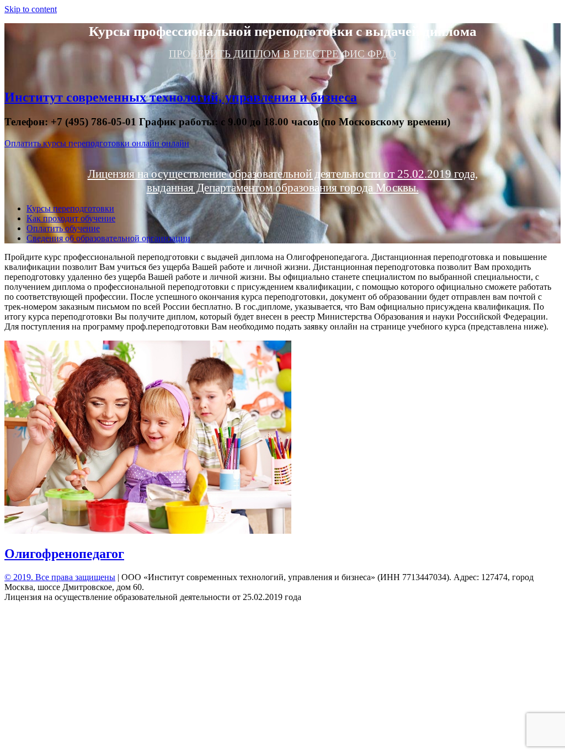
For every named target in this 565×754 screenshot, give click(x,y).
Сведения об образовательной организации (108, 238)
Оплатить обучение (63, 228)
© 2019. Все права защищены (59, 577)
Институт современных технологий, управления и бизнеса (180, 97)
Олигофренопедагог (64, 553)
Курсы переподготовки (70, 208)
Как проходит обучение (70, 218)
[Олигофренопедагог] (147, 530)
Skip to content (30, 9)
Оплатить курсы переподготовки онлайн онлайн (96, 143)
